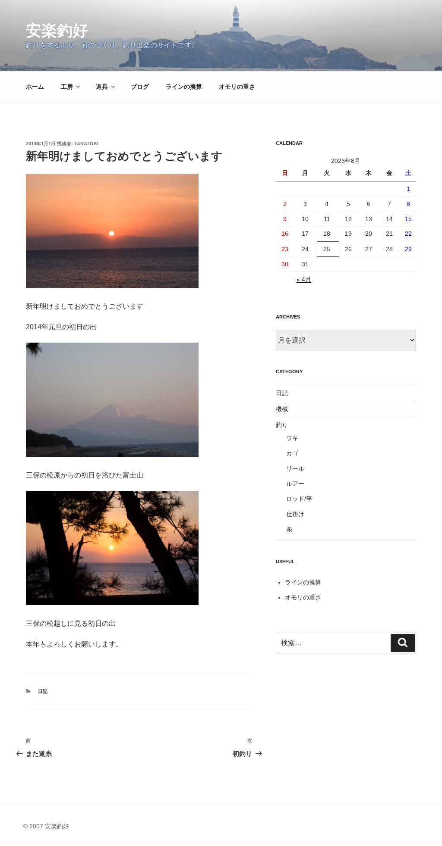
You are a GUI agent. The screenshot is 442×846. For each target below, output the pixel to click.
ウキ (292, 437)
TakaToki (86, 143)
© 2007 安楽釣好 (46, 826)
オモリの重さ (237, 86)
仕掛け (295, 514)
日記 (42, 691)
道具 (102, 86)
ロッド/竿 (299, 498)
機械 (282, 409)
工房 (67, 86)
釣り (282, 424)
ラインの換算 (184, 86)
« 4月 (304, 279)
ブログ (140, 86)
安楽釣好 (57, 30)
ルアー (295, 483)
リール (295, 468)
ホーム (35, 86)
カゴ (292, 453)
